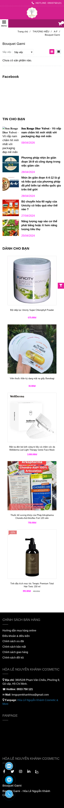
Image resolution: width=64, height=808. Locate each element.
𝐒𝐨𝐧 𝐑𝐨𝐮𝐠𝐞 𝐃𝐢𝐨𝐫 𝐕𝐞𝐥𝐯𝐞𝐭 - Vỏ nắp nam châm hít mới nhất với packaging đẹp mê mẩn (41, 132)
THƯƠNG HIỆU (42, 31)
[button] (60, 24)
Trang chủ (24, 31)
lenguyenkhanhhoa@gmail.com (30, 694)
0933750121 (55, 3)
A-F (57, 31)
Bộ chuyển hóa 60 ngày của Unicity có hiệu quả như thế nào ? (39, 205)
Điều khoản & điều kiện (16, 636)
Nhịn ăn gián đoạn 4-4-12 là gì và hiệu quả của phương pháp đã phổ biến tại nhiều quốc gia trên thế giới (41, 183)
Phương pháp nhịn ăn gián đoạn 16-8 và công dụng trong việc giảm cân (40, 161)
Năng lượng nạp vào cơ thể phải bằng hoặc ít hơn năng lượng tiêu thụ (39, 225)
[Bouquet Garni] (32, 12)
